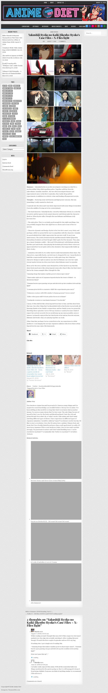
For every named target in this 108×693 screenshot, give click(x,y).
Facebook (42, 386)
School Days (6, 134)
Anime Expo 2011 (7, 98)
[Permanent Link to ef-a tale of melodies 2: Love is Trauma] (56, 560)
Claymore (12, 106)
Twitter (35, 386)
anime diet (17, 86)
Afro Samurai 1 (36, 603)
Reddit (47, 386)
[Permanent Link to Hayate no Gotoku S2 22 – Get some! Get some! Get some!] (56, 519)
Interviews (45, 26)
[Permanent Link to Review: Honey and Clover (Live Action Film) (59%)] (56, 478)
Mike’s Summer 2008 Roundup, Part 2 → (39, 611)
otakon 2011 (6, 129)
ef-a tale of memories (9, 119)
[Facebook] (89, 26)
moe (10, 126)
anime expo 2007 (7, 91)
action (5, 86)
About (52, 2)
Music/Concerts (56, 26)
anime (10, 86)
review (12, 131)
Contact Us (60, 2)
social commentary (15, 136)
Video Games (82, 26)
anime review (17, 101)
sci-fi (13, 134)
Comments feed (7, 166)
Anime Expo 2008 (7, 93)
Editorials (36, 26)
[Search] (98, 26)
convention (13, 111)
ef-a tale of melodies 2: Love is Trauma (44, 562)
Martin (37, 631)
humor (19, 121)
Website (30, 434)
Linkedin (58, 386)
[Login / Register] (104, 26)
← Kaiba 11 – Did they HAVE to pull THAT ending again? (44, 614)
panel (18, 129)
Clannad (5, 106)
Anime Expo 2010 (7, 96)
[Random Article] (101, 26)
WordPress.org (7, 170)
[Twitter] (87, 26)
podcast (5, 131)
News (66, 26)
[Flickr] (92, 26)
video (4, 139)
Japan (12, 124)
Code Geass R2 (7, 109)
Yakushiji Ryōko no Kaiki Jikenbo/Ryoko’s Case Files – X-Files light (54, 36)
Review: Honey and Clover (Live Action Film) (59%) (48, 480)
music (14, 126)
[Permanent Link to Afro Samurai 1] (56, 600)
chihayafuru (6, 103)
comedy (15, 109)
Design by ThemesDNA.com (10, 690)
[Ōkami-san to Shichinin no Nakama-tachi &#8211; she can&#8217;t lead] (54, 360)
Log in (4, 159)
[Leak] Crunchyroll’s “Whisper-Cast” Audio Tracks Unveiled (12, 66)
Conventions (25, 26)
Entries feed (6, 163)
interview (6, 124)
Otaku (13, 129)
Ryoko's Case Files (38, 388)
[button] (40, 52)
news (19, 126)
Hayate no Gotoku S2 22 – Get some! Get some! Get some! (50, 521)
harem (13, 121)
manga (5, 126)
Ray (44, 41)
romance (18, 131)
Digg (53, 386)
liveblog (17, 124)
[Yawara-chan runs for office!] (72, 360)
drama (5, 116)
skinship (5, 136)
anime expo (17, 88)
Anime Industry (7, 101)
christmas (15, 103)
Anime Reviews (54, 32)
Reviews (73, 26)
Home (45, 2)
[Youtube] (95, 26)
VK (51, 386)
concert (5, 111)
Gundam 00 (6, 121)
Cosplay (14, 114)
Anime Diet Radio (7, 88)
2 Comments (62, 41)
